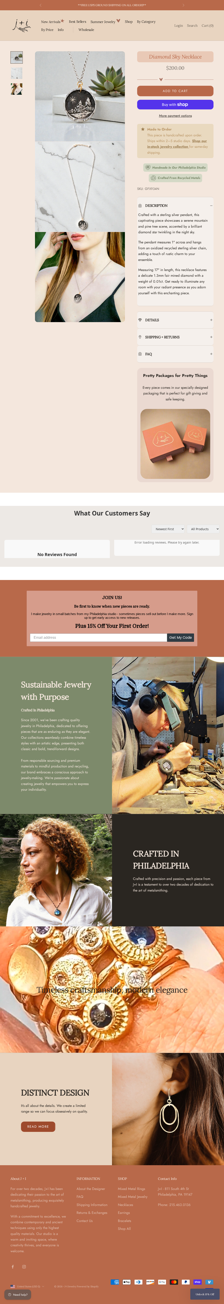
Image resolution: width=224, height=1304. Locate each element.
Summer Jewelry (103, 22)
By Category (146, 21)
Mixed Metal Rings (131, 1188)
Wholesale (86, 29)
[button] (205, 1294)
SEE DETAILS (135, 5)
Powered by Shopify (87, 1286)
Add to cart (175, 91)
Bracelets (124, 1220)
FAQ (80, 1196)
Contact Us (85, 1220)
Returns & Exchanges (92, 1212)
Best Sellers (77, 21)
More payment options (175, 115)
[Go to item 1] (16, 57)
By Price (47, 29)
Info (61, 29)
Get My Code (180, 637)
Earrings (124, 1212)
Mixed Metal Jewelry (132, 1196)
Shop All (124, 1228)
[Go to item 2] (16, 73)
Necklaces (125, 1204)
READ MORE (38, 1126)
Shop (129, 21)
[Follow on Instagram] (24, 1267)
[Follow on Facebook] (12, 1267)
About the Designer (91, 1188)
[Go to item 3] (16, 89)
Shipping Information (92, 1204)
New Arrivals (50, 22)
